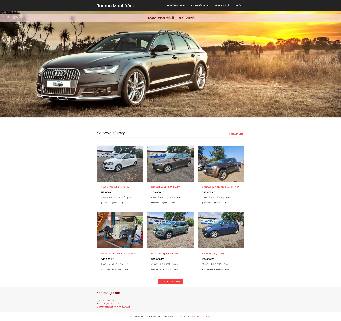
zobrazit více (236, 134)
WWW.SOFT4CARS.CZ (201, 316)
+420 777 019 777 (106, 300)
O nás (239, 5)
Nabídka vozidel (176, 5)
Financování (222, 5)
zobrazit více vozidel (170, 281)
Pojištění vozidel (200, 5)
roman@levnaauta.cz (109, 303)
